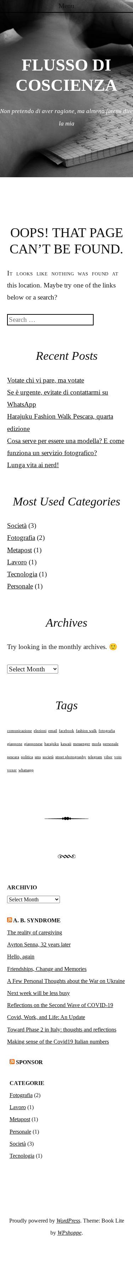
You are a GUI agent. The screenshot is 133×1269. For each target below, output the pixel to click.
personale (110, 744)
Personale (20, 586)
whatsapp (26, 770)
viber (108, 757)
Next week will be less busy (38, 993)
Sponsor (29, 1062)
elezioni (40, 731)
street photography (70, 757)
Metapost (19, 550)
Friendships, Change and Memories (47, 969)
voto (118, 757)
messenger (81, 744)
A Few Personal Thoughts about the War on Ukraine (66, 981)
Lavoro (17, 562)
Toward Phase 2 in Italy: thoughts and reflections (61, 1030)
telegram (95, 757)
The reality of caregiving (34, 932)
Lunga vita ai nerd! (33, 465)
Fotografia (21, 537)
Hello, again (20, 957)
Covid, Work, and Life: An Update (46, 1017)
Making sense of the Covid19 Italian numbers (58, 1042)
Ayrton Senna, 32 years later (39, 944)
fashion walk (86, 731)
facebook (66, 731)
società (48, 757)
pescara (13, 757)
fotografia (107, 731)
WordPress (68, 1221)
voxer (12, 770)
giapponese (33, 744)
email (52, 731)
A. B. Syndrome (37, 920)
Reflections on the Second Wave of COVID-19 (60, 1005)
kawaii (66, 744)
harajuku (51, 744)
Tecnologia (22, 574)
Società (17, 525)
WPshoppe (69, 1233)
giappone (14, 744)
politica (27, 757)
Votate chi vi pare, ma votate (45, 380)
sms (38, 757)
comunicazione (19, 731)
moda (96, 744)
